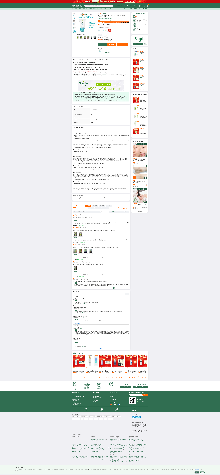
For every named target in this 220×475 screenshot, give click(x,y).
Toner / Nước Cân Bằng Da (96, 447)
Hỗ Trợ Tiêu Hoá (132, 437)
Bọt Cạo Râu (74, 447)
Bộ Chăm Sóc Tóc (139, 451)
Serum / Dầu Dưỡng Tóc (141, 447)
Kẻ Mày (122, 447)
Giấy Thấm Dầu (112, 452)
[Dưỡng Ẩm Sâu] (99, 30)
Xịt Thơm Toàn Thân (94, 439)
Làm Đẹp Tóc (136, 456)
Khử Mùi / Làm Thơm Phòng (77, 445)
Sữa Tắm (73, 456)
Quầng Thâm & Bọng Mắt (114, 461)
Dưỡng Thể (74, 457)
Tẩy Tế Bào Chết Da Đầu (137, 445)
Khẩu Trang (105, 456)
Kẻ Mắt (125, 447)
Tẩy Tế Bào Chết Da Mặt (95, 445)
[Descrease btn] (102, 37)
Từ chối (196, 472)
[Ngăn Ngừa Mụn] (102, 30)
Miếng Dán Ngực (82, 449)
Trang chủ (74, 10)
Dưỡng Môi (106, 449)
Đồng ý (202, 472)
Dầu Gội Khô (137, 444)
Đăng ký (145, 394)
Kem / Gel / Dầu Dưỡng (95, 449)
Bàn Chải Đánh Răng (113, 437)
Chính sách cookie (196, 469)
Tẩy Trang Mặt (93, 444)
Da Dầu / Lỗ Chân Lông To (115, 456)
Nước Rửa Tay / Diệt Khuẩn (77, 448)
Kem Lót (111, 444)
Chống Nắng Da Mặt (94, 451)
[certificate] (140, 417)
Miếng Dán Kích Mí (132, 460)
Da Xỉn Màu (121, 459)
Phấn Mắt (111, 448)
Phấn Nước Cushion (113, 445)
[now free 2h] (100, 13)
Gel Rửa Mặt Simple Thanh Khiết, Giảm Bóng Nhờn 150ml (118, 10)
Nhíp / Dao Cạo (139, 460)
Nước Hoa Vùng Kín (94, 440)
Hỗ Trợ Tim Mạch (138, 437)
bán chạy (101, 8)
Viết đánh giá (123, 208)
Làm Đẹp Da (131, 456)
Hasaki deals (81, 8)
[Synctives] (117, 409)
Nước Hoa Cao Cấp (102, 439)
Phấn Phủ (111, 447)
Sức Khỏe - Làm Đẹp (81, 10)
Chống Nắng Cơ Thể (75, 459)
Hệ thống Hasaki (140, 387)
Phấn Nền (119, 444)
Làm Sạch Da (97, 10)
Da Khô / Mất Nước (123, 456)
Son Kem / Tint (112, 449)
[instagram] (113, 399)
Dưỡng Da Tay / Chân (80, 457)
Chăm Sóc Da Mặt (90, 10)
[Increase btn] (107, 37)
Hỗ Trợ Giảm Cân (142, 456)
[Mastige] (134, 409)
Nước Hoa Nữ (93, 437)
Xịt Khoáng (93, 448)
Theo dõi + (138, 43)
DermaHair (111, 8)
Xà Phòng (77, 456)
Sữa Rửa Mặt (103, 10)
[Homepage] (77, 5)
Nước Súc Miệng (113, 439)
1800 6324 (125, 387)
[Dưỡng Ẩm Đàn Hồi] (106, 30)
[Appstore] (140, 399)
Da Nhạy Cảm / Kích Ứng (122, 457)
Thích (81, 299)
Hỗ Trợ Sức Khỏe (132, 439)
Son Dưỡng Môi (120, 448)
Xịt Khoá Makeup (117, 447)
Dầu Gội (130, 444)
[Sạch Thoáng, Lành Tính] (109, 30)
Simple (104, 13)
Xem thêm (107, 41)
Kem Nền (114, 444)
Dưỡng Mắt (102, 449)
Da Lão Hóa (112, 457)
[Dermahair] (101, 409)
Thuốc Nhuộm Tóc (138, 448)
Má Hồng (126, 445)
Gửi (127, 294)
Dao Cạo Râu (85, 445)
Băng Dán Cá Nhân (94, 456)
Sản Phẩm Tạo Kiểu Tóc (133, 449)
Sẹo (120, 461)
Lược (139, 449)
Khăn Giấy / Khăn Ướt (81, 444)
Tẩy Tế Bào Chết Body (84, 456)
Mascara (115, 448)
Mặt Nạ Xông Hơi (87, 447)
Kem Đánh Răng (121, 437)
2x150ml (100, 34)
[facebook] (110, 399)
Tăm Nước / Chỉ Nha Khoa (121, 439)
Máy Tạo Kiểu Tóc (132, 451)
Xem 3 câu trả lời (77, 323)
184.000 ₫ (107, 50)
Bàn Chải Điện (118, 440)
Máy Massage (93, 457)
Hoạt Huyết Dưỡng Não (139, 440)
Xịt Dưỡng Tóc (131, 448)
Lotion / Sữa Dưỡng (99, 448)
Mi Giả (139, 459)
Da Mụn (116, 457)
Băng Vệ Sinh (74, 444)
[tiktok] (115, 399)
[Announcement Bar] (110, 1)
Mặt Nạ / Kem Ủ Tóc (132, 447)
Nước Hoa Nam (99, 437)
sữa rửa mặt (104, 74)
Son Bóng (121, 449)
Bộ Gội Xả (130, 445)
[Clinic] (86, 409)
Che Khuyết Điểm (121, 445)
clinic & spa (106, 8)
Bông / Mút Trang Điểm (76, 451)
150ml (105, 34)
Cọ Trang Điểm (119, 451)
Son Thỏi (117, 449)
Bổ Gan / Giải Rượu (138, 439)
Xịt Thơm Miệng (112, 440)
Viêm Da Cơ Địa (124, 461)
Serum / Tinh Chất (104, 447)
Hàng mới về (96, 8)
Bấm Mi (136, 459)
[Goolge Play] (140, 402)
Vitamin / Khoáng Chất (133, 457)
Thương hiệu (91, 8)
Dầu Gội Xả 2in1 (143, 444)
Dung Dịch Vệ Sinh (75, 449)
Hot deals (86, 8)
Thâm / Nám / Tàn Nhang (114, 460)
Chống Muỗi (85, 448)
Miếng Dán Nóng (80, 447)
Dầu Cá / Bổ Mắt (132, 440)
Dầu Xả (133, 444)
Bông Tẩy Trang (113, 451)
